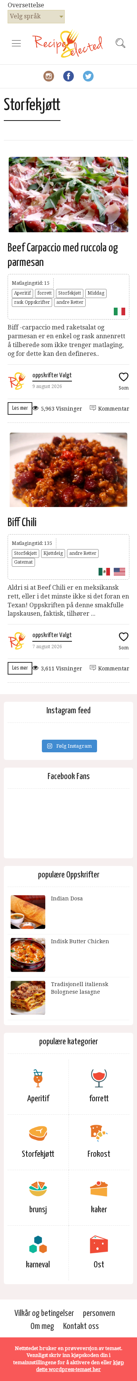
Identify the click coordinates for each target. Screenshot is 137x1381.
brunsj (38, 1209)
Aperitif (22, 293)
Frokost (99, 1154)
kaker (99, 1209)
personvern (99, 1313)
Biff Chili (22, 522)
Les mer (20, 408)
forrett (44, 293)
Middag (96, 293)
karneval (38, 1264)
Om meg (42, 1326)
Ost (99, 1264)
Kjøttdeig (53, 553)
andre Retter (69, 302)
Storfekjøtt (69, 293)
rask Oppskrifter (32, 302)
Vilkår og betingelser (44, 1313)
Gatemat (23, 562)
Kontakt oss (81, 1326)
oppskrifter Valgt (52, 375)
